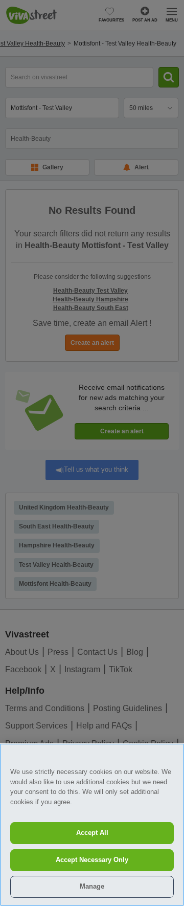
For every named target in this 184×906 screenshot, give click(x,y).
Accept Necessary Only (92, 860)
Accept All (92, 832)
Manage (92, 886)
